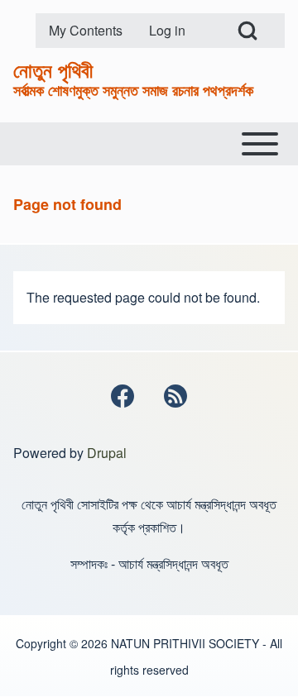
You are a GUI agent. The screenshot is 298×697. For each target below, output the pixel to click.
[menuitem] (86, 30)
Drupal (107, 452)
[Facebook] (122, 396)
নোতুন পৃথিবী (53, 69)
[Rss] (175, 396)
